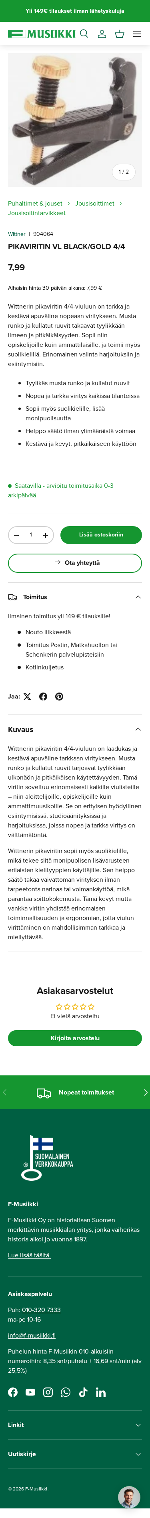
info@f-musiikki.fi (32, 1335)
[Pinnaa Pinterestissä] (59, 697)
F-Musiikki (36, 1488)
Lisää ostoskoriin (101, 534)
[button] (119, 34)
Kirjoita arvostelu (75, 1038)
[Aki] (129, 1497)
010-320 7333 (41, 1309)
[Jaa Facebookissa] (43, 697)
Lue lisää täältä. (29, 1255)
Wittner (17, 234)
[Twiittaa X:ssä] (27, 697)
